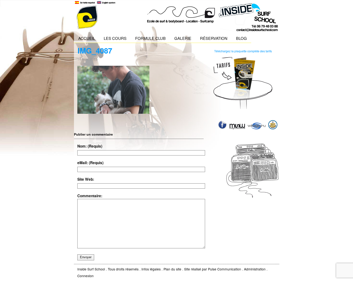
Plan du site (172, 269)
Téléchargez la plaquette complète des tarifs (243, 51)
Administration (255, 269)
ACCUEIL (86, 38)
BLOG (241, 38)
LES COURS (115, 38)
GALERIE (182, 38)
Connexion (85, 275)
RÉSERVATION (213, 38)
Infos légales (151, 269)
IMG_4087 (95, 50)
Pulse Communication (224, 269)
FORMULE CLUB (150, 38)
